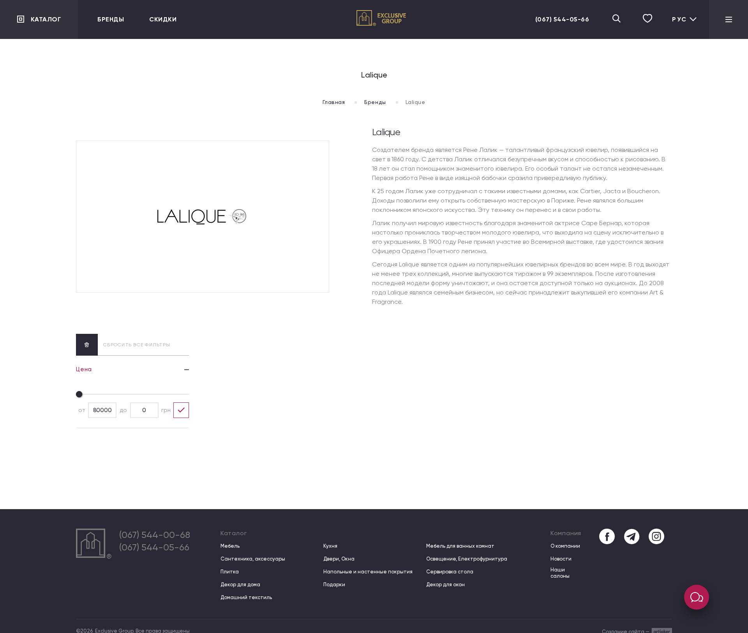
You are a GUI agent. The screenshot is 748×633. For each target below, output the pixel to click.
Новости (561, 559)
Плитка (230, 572)
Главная (334, 102)
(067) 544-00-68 (154, 534)
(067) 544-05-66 (562, 19)
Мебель (230, 546)
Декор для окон (445, 584)
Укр (677, 26)
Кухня (330, 546)
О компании (565, 546)
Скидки (162, 19)
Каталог (46, 19)
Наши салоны (560, 573)
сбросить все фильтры (136, 344)
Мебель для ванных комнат (460, 546)
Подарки (334, 584)
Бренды (110, 19)
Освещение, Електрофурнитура (466, 559)
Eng (677, 38)
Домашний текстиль (246, 597)
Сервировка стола (449, 572)
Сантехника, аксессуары (253, 559)
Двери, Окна (339, 559)
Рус (679, 19)
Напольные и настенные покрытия (368, 572)
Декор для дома (240, 584)
